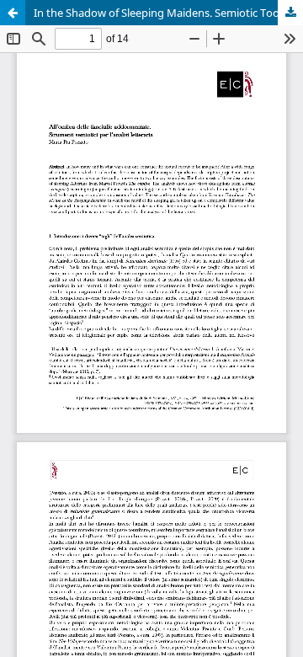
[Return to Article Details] (12, 12)
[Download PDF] (290, 12)
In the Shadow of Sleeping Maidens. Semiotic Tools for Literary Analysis (168, 12)
